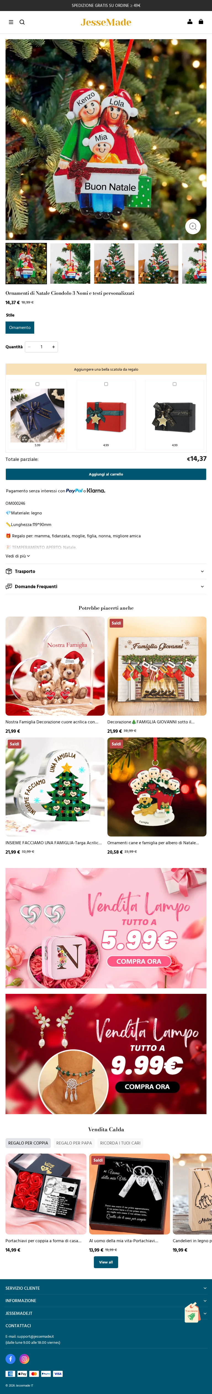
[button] (11, 22)
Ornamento (20, 327)
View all (106, 1262)
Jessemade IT (24, 1385)
